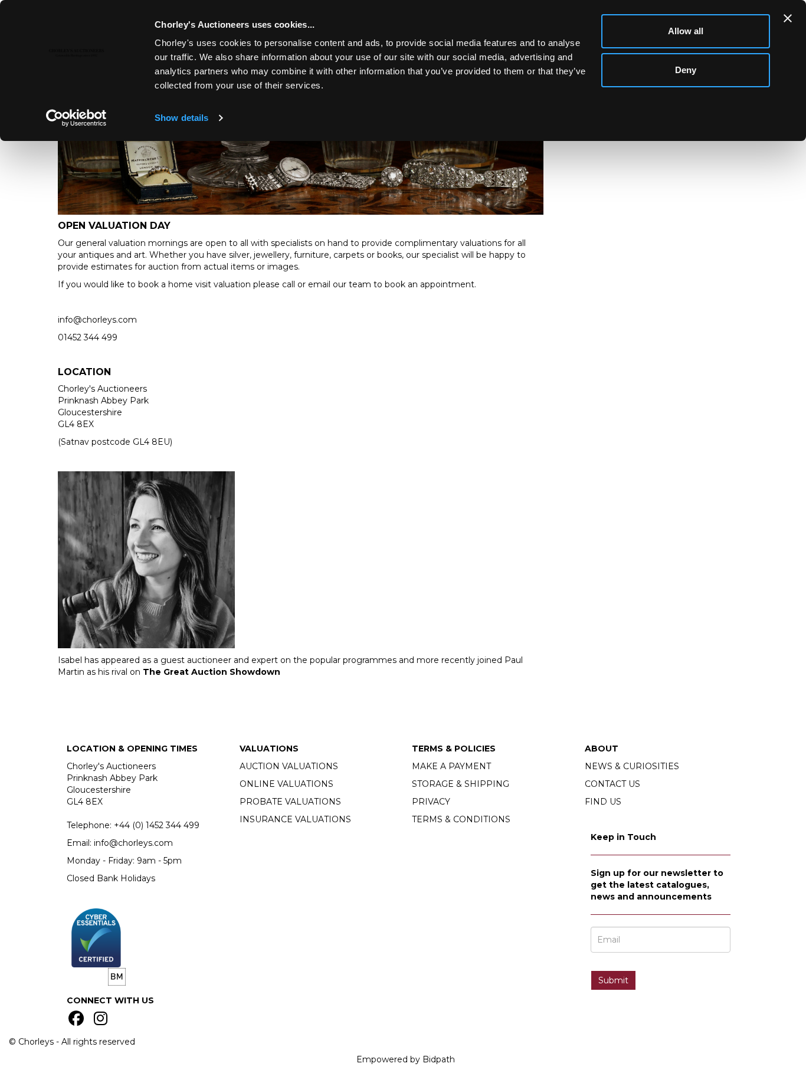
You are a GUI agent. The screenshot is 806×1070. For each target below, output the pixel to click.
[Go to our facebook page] (78, 1021)
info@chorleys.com (97, 319)
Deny (685, 70)
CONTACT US (612, 784)
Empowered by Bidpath (405, 1059)
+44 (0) (156, 825)
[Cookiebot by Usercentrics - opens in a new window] (76, 118)
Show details (181, 118)
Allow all (685, 31)
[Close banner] (788, 18)
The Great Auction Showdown (211, 672)
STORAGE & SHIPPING (460, 784)
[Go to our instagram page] (102, 1021)
